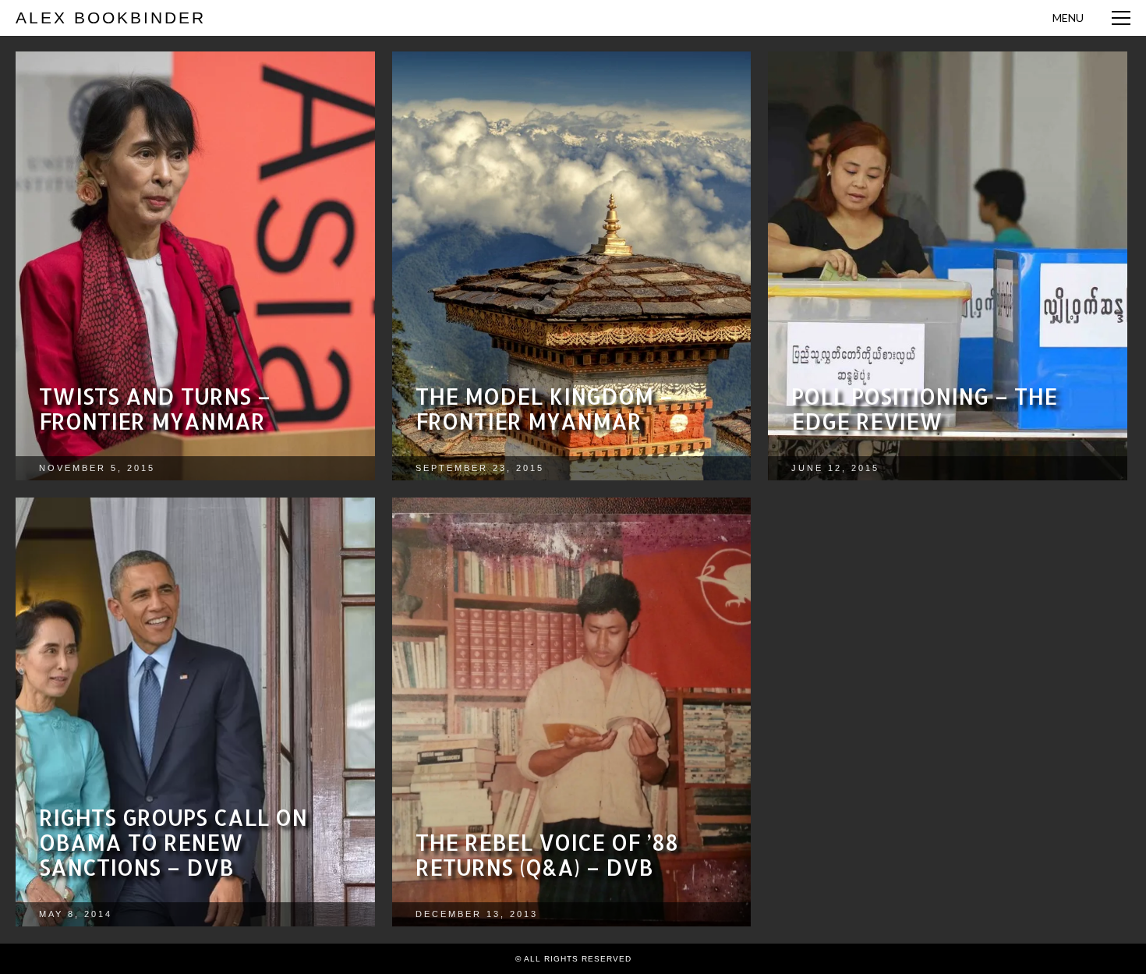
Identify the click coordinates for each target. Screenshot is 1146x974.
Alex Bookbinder (111, 18)
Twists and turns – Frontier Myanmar (155, 408)
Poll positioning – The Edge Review (924, 408)
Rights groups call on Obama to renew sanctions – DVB (173, 842)
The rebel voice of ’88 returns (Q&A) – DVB (547, 854)
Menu (1068, 17)
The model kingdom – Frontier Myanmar (544, 408)
